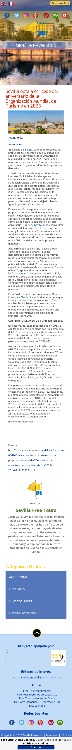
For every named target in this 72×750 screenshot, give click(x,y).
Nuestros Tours (20, 601)
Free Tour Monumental (37, 691)
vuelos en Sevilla (31, 677)
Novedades (17, 589)
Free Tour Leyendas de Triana (37, 698)
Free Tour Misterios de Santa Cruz (36, 694)
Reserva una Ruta (60, 3)
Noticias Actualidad (22, 613)
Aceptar (36, 747)
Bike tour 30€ (37, 705)
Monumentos (18, 577)
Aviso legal (52, 735)
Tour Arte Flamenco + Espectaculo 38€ (37, 702)
